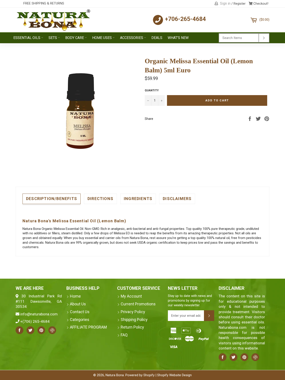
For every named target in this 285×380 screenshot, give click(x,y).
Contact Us (80, 311)
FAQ (124, 335)
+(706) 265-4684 (35, 321)
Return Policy (132, 327)
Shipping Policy (134, 319)
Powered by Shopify (140, 375)
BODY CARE (75, 38)
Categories (79, 319)
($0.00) (264, 18)
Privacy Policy (133, 311)
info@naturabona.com (39, 314)
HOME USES (102, 38)
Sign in (225, 3)
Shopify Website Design (174, 375)
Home (75, 296)
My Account (131, 296)
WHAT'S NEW (178, 38)
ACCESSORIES (132, 38)
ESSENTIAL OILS (27, 38)
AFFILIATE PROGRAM (88, 327)
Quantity (152, 90)
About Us (78, 304)
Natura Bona (115, 375)
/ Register (238, 4)
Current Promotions (138, 304)
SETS (53, 38)
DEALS (156, 38)
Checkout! (260, 4)
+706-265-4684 (185, 19)
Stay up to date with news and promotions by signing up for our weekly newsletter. (190, 300)
